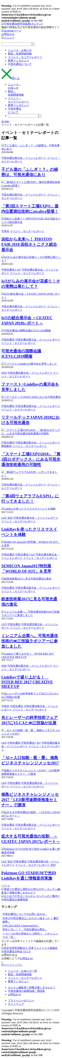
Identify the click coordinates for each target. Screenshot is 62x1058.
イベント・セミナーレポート (27, 231)
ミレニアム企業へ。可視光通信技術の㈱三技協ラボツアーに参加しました (29, 640)
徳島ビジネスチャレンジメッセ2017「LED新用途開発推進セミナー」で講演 (30, 799)
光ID (4, 372)
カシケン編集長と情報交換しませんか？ (32, 987)
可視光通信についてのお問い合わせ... (24, 914)
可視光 (5, 231)
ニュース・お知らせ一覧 (22, 971)
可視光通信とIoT (11, 269)
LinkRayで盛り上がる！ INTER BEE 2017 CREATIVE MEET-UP (27, 682)
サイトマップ (16, 1004)
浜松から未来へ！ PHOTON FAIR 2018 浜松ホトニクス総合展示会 (29, 244)
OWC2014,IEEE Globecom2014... (20, 925)
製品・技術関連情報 (20, 974)
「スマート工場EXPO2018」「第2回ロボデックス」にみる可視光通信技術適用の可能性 (31, 459)
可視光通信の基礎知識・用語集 (26, 991)
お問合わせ (26, 958)
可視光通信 (8, 339)
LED (4, 517)
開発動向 (6, 446)
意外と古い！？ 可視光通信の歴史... (24, 929)
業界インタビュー (18, 981)
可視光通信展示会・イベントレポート (23, 158)
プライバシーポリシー (21, 1000)
